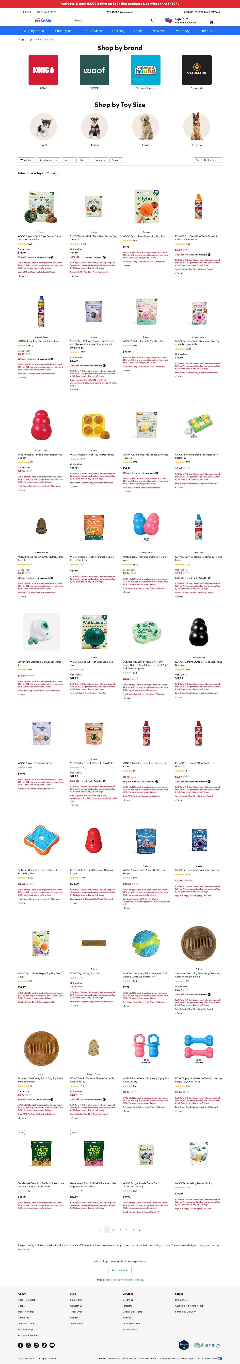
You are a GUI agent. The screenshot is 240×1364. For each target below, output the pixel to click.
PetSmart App (25, 1329)
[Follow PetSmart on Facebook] (20, 1345)
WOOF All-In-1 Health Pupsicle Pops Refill (91, 763)
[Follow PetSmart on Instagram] (28, 1345)
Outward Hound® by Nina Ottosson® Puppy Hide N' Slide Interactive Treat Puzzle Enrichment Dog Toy (146, 665)
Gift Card (25, 12)
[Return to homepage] (43, 20)
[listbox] (120, 72)
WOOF (94, 88)
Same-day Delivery (185, 1311)
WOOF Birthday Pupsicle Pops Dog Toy (143, 341)
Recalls (102, 1358)
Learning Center (26, 1323)
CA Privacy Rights (185, 1358)
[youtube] (52, 1345)
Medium (94, 145)
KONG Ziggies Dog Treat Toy (85, 973)
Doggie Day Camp (133, 1311)
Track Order (76, 1311)
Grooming (128, 1299)
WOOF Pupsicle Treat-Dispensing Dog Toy (197, 870)
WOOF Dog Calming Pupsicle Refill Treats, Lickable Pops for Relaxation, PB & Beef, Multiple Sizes (92, 344)
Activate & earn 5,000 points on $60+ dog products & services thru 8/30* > (120, 3)
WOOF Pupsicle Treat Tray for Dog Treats (92, 454)
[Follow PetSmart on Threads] (36, 1345)
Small (43, 145)
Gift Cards (23, 1317)
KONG (43, 88)
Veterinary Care (131, 1323)
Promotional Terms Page (131, 1280)
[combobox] (113, 20)
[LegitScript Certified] (184, 1345)
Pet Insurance (130, 1329)
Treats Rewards (26, 1311)
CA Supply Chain (167, 1358)
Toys (30, 39)
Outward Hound (146, 88)
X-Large (197, 145)
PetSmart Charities (28, 1335)
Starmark (197, 88)
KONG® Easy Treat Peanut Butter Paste (39, 341)
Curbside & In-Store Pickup (189, 1305)
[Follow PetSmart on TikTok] (44, 1345)
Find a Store (181, 1299)
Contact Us (76, 1305)
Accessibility (76, 1323)
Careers (22, 1305)
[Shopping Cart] (215, 22)
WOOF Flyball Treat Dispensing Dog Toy (144, 236)
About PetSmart (26, 1299)
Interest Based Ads (147, 1358)
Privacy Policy (129, 1358)
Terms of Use (114, 1358)
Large (145, 145)
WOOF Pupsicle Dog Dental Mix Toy (194, 1183)
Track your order (46, 12)
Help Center (76, 1299)
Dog (21, 39)
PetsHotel (128, 1305)
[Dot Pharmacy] (207, 1345)
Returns (74, 1317)
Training (127, 1317)
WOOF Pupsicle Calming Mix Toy (35, 763)
